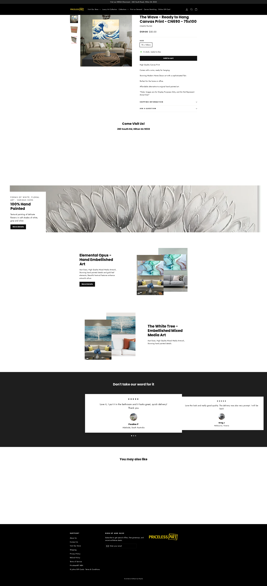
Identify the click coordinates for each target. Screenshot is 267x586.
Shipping (73, 550)
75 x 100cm (146, 45)
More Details (87, 284)
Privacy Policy (75, 554)
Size (142, 41)
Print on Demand (136, 9)
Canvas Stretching (150, 9)
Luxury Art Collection (109, 9)
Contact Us (74, 542)
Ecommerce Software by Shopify (133, 579)
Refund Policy (75, 557)
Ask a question (148, 109)
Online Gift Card (164, 9)
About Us (73, 538)
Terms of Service (76, 561)
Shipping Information (151, 102)
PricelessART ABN (76, 565)
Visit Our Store (93, 9)
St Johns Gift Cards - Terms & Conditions (85, 569)
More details (18, 227)
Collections (123, 9)
